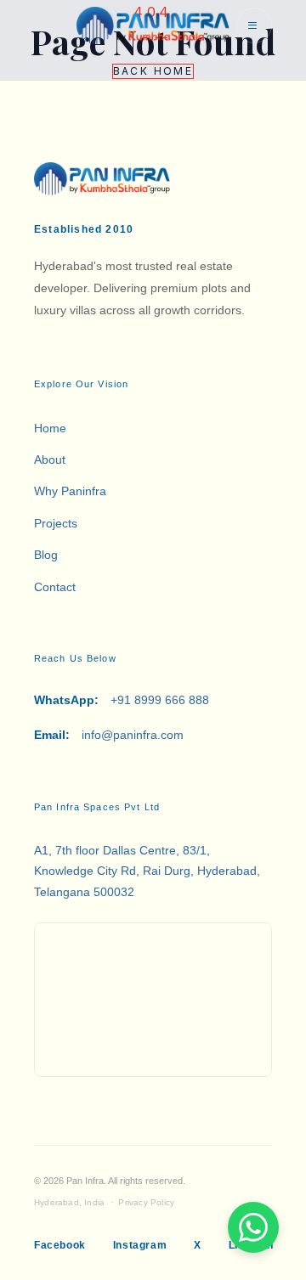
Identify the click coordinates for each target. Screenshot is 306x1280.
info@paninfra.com (109, 734)
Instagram (140, 1245)
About (49, 459)
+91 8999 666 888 (121, 700)
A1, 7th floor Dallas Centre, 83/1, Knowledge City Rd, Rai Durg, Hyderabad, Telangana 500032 (147, 871)
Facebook (60, 1245)
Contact (55, 587)
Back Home (153, 71)
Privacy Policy (146, 1202)
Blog (46, 554)
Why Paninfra (70, 491)
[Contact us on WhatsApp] (253, 1227)
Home (50, 428)
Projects (55, 523)
